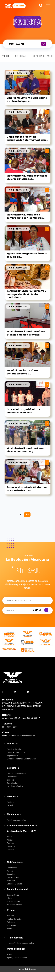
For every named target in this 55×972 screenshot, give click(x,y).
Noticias (21, 56)
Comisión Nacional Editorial (22, 825)
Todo (5, 56)
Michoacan (19, 6)
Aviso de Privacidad (27, 969)
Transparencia (15, 937)
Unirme (37, 610)
